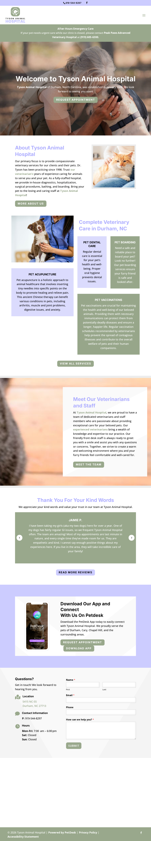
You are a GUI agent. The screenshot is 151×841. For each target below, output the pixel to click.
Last (104, 689)
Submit (73, 745)
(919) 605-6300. (89, 37)
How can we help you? (80, 719)
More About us (31, 203)
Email (70, 695)
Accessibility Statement (23, 836)
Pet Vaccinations (108, 300)
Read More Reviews (75, 572)
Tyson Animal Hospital (32, 87)
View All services (75, 363)
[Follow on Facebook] (141, 832)
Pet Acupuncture (42, 274)
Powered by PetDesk (62, 832)
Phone (69, 707)
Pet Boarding (125, 242)
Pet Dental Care (92, 244)
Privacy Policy (88, 832)
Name (70, 679)
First (68, 689)
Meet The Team (88, 464)
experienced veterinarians (90, 429)
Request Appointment (75, 99)
